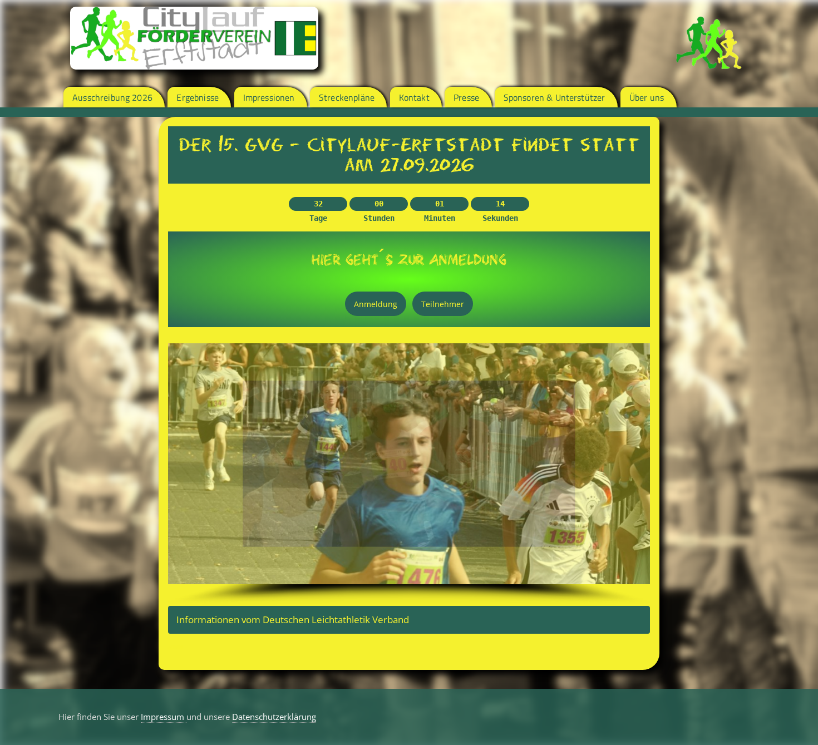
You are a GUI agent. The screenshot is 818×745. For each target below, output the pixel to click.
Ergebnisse (197, 97)
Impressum (163, 716)
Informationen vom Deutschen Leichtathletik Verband (292, 619)
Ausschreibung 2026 (112, 97)
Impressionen (269, 97)
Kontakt (414, 97)
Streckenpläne (346, 97)
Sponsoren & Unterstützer (554, 97)
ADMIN (175, 647)
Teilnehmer (442, 304)
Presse (466, 97)
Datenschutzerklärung (274, 716)
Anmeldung (375, 304)
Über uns (646, 97)
